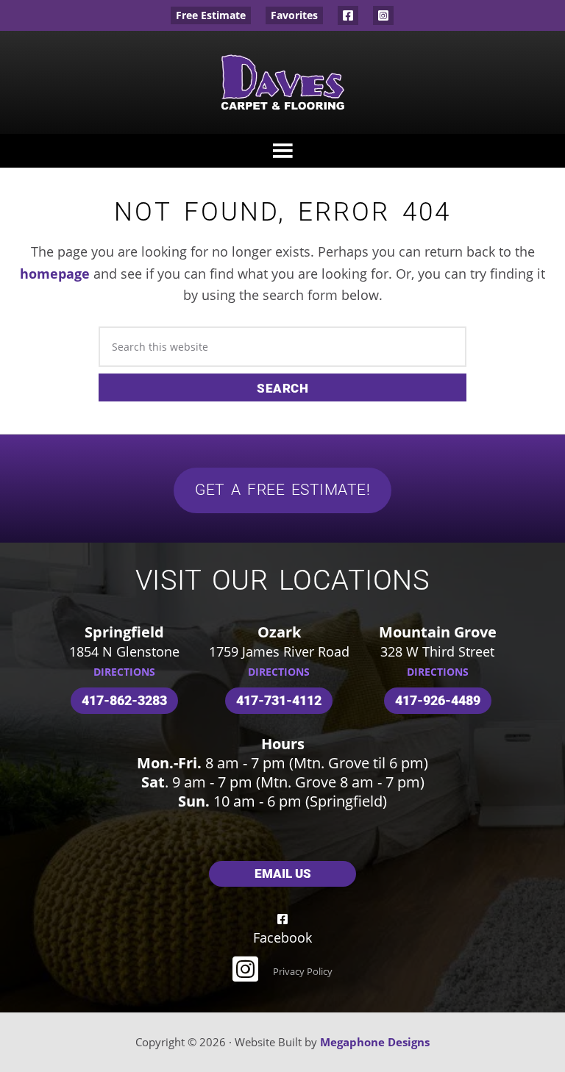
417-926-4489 (437, 700)
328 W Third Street (437, 651)
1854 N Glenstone (124, 651)
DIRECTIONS (124, 672)
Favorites (294, 15)
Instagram (383, 15)
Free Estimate (211, 15)
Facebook (348, 15)
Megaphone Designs (375, 1042)
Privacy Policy (303, 971)
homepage (55, 273)
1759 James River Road (279, 651)
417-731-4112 (278, 700)
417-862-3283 (124, 700)
